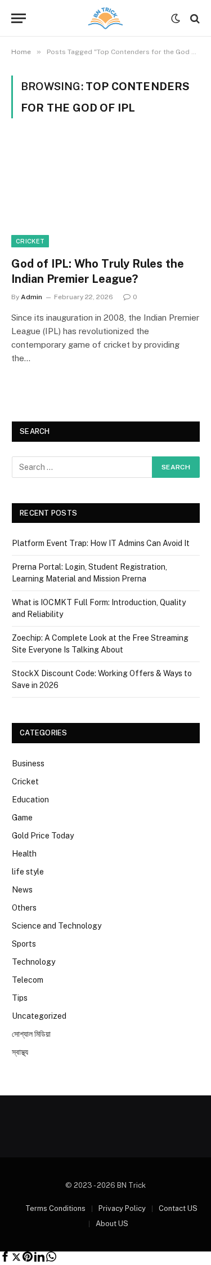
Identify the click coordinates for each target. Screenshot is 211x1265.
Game (22, 817)
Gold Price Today (43, 835)
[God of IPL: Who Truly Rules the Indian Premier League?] (105, 194)
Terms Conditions (55, 1208)
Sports (24, 943)
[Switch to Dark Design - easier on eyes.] (175, 19)
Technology (33, 961)
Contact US (178, 1208)
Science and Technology (56, 925)
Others (24, 907)
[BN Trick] (106, 18)
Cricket (30, 241)
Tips (20, 997)
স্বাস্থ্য (20, 1052)
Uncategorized (39, 1015)
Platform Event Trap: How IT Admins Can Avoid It (101, 543)
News (22, 889)
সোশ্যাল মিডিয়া (31, 1033)
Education (30, 799)
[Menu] (18, 18)
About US (112, 1223)
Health (24, 853)
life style (28, 871)
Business (28, 763)
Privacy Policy (122, 1208)
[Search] (194, 18)
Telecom (27, 979)
